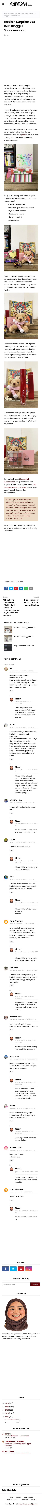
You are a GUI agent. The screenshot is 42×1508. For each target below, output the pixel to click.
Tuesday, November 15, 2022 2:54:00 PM (22, 803)
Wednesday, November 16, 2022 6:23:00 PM (23, 1059)
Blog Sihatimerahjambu (28, 1504)
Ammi (12, 1105)
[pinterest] (21, 1268)
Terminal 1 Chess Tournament (17, 1436)
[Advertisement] (21, 61)
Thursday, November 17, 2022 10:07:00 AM (23, 1108)
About (18, 1497)
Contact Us (28, 1497)
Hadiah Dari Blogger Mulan (24, 627)
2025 (7, 1406)
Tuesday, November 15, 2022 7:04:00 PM (22, 879)
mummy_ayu (16, 800)
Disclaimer (24, 1499)
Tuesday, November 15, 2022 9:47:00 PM (26, 903)
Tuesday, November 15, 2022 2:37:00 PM (22, 727)
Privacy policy (12, 1499)
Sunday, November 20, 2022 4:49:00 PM (26, 1172)
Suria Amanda (16, 921)
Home (6, 13)
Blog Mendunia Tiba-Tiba (24, 645)
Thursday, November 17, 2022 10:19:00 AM (24, 1132)
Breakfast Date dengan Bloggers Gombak (18, 1444)
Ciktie (12, 839)
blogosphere (13, 13)
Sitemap (33, 1499)
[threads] (36, 1268)
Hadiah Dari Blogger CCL (24, 636)
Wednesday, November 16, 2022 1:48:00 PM (23, 1019)
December (11, 1419)
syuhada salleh (16, 1189)
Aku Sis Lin (9, 1451)
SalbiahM (14, 967)
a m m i (8, 1434)
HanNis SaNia (16, 1016)
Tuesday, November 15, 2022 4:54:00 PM (26, 770)
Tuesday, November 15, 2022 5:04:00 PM (22, 842)
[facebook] (5, 1268)
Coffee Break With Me (14, 1441)
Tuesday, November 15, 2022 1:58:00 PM (22, 671)
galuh (23, 134)
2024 (7, 1410)
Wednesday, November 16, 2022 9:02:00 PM (25, 1083)
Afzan (12, 724)
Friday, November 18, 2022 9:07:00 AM (21, 1192)
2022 (7, 1416)
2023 (7, 1413)
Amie (12, 876)
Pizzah (7, 35)
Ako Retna (14, 1056)
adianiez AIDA (16, 1147)
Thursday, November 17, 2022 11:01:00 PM (22, 1150)
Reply (11, 691)
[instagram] (28, 1268)
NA (11, 668)
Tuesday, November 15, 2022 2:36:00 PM (24, 702)
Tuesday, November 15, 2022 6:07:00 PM (24, 861)
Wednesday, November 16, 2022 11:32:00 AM (23, 970)
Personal (20, 581)
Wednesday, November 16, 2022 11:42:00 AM (25, 997)
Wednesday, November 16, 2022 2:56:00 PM (25, 1041)
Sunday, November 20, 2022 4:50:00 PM (26, 1211)
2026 (7, 1403)
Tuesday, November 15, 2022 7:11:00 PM (22, 924)
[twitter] (13, 1268)
